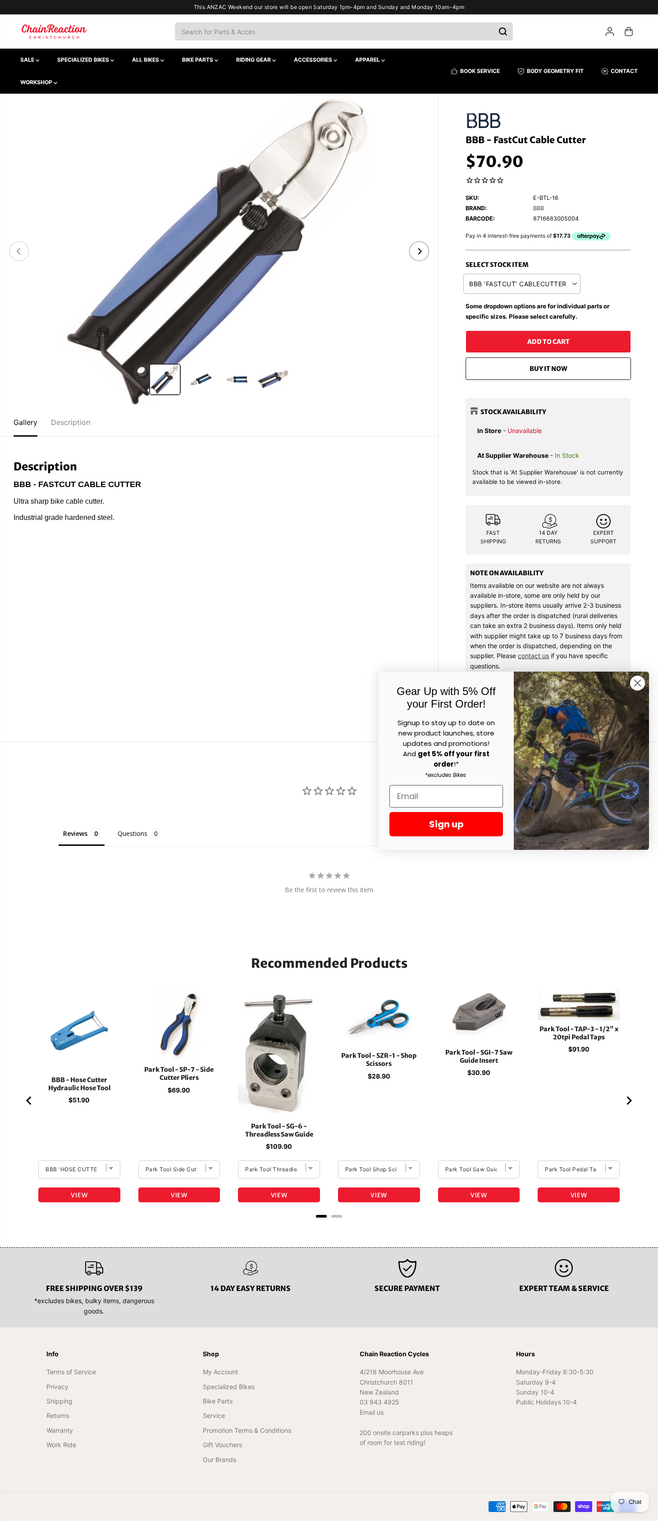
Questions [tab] (132, 833)
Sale (28, 59)
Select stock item (497, 265)
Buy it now (548, 369)
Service (214, 1415)
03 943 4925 (379, 1402)
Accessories (314, 59)
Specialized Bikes (83, 59)
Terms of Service (71, 1372)
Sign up (446, 824)
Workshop (37, 82)
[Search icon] (503, 32)
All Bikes (146, 59)
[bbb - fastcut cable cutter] (219, 251)
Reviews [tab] (75, 833)
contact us (533, 655)
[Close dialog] (637, 683)
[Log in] (610, 31)
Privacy (57, 1386)
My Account (220, 1372)
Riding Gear (254, 59)
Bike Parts (198, 59)
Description (70, 422)
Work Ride (61, 1445)
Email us (372, 1412)
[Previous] (19, 251)
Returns (57, 1415)
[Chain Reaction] (54, 31)
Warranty (59, 1430)
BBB (538, 208)
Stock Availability (513, 412)
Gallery (25, 422)
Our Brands (219, 1459)
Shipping (59, 1401)
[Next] (419, 251)
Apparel (368, 59)
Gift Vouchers (222, 1445)
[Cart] (629, 32)
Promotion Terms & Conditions (247, 1430)
